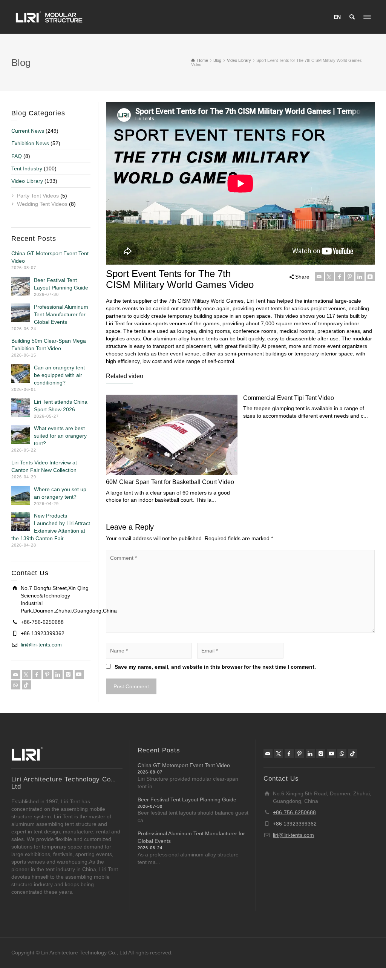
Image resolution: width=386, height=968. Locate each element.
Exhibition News (30, 143)
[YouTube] (79, 674)
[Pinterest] (349, 276)
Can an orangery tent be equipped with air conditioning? (59, 375)
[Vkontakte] (370, 276)
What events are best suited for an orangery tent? (60, 435)
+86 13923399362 (295, 824)
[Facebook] (339, 276)
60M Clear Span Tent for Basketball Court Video (170, 482)
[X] (329, 276)
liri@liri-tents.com (41, 645)
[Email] (319, 276)
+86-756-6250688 (294, 812)
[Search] (352, 17)
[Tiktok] (26, 684)
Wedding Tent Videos (42, 204)
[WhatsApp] (15, 684)
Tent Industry (26, 168)
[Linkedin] (360, 276)
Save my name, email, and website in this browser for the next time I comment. (215, 667)
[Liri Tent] (49, 17)
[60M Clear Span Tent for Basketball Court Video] (171, 435)
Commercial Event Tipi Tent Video (288, 398)
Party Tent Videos (38, 196)
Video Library (27, 181)
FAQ (16, 156)
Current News (27, 131)
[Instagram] (68, 674)
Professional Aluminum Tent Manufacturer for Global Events (61, 314)
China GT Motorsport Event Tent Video (184, 765)
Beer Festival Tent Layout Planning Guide (187, 799)
